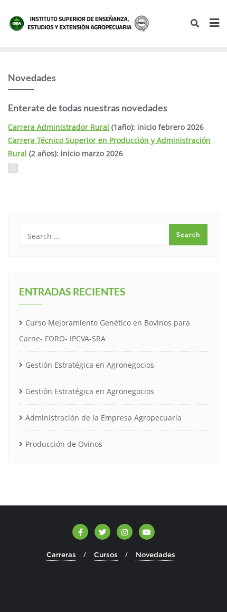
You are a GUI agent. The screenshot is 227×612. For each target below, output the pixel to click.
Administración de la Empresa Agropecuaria (103, 418)
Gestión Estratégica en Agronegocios (89, 365)
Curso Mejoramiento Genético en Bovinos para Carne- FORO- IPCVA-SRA (104, 331)
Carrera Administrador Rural (58, 127)
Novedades (155, 554)
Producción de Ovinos (63, 444)
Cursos (106, 554)
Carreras (61, 554)
